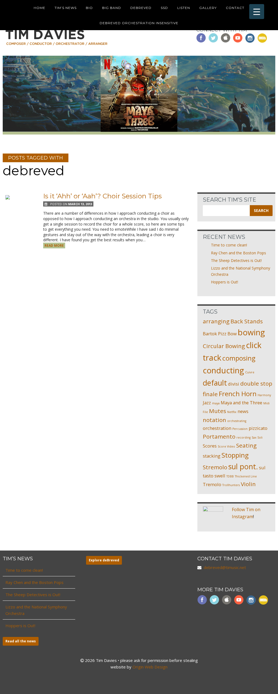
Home (39, 8)
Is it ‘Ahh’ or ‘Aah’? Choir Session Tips (102, 196)
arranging (216, 321)
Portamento (219, 436)
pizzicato (258, 428)
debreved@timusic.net (225, 567)
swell (219, 476)
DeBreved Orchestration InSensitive (139, 23)
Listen (183, 8)
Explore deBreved (104, 560)
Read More (54, 245)
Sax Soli (257, 437)
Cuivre (249, 372)
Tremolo (212, 484)
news (243, 411)
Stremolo (215, 467)
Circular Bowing (224, 346)
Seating (246, 445)
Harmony (264, 395)
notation (214, 420)
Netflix (231, 412)
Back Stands (246, 321)
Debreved (140, 8)
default (215, 383)
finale (210, 394)
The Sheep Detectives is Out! (236, 260)
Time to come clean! (229, 245)
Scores (210, 446)
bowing (251, 332)
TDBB (230, 476)
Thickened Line (246, 476)
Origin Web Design (150, 667)
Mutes (217, 411)
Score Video (226, 446)
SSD (164, 8)
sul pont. (243, 466)
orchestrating (236, 421)
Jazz (207, 402)
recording (243, 437)
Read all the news (20, 641)
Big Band (111, 8)
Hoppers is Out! (224, 282)
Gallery (208, 8)
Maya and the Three (241, 402)
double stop (256, 383)
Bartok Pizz (214, 333)
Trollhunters (231, 485)
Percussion (240, 429)
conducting (223, 370)
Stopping (235, 455)
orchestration (217, 428)
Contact (235, 8)
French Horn (238, 393)
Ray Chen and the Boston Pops (238, 252)
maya (216, 403)
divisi (233, 384)
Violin (248, 484)
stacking (211, 456)
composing (238, 358)
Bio (89, 8)
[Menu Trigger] (256, 11)
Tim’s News (66, 8)
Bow (232, 333)
